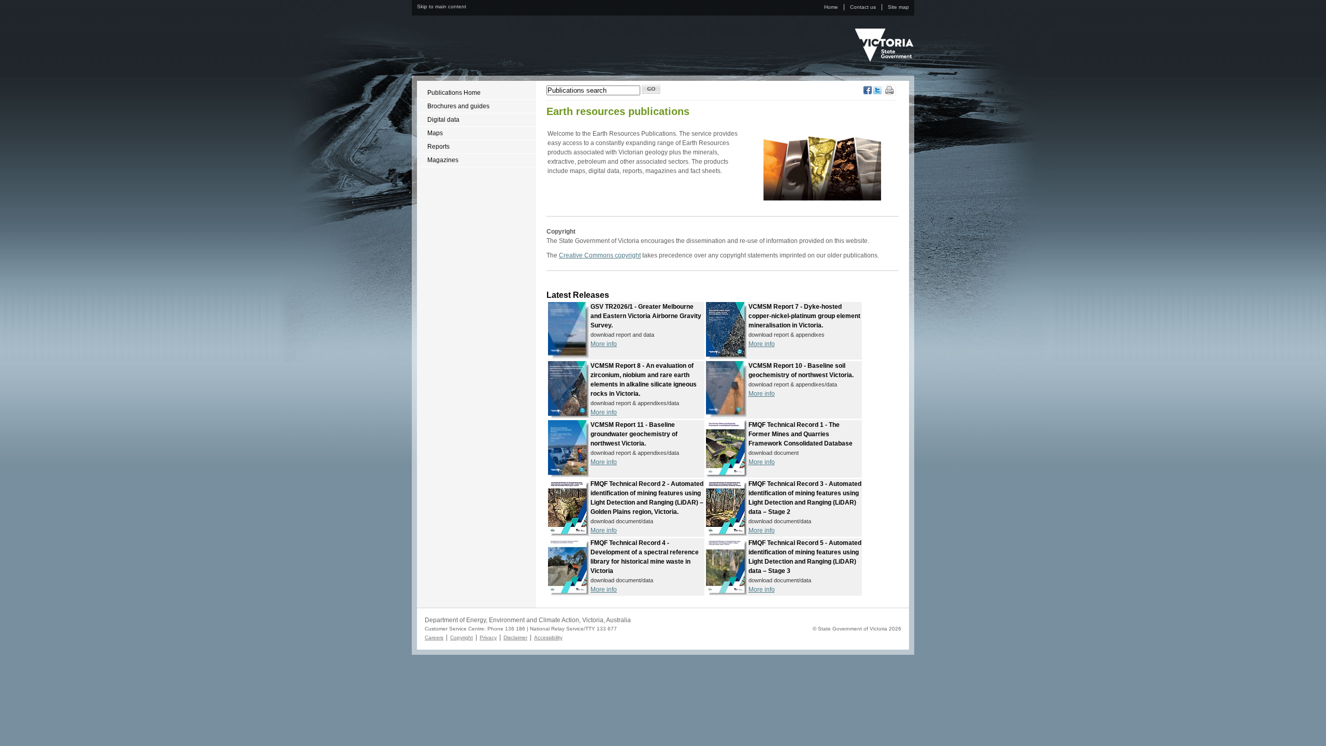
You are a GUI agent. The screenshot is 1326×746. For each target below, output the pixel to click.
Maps (435, 133)
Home (831, 7)
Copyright (461, 637)
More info (603, 344)
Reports (438, 146)
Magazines (442, 160)
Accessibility (548, 637)
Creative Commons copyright (600, 255)
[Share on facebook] (867, 92)
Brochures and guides (458, 106)
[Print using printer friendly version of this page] (889, 93)
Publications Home (454, 92)
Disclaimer (515, 637)
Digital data (443, 119)
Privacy (488, 637)
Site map (898, 7)
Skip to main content (441, 6)
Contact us (863, 7)
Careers (434, 637)
